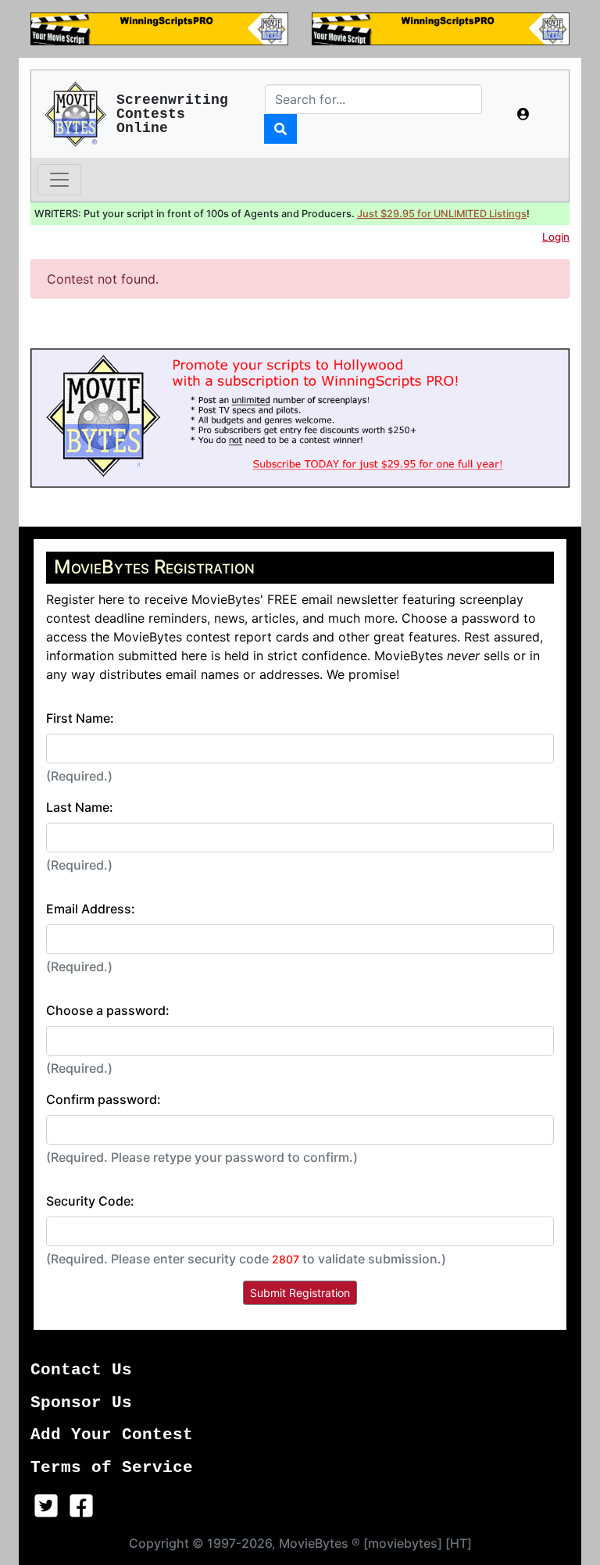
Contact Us (81, 1370)
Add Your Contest (111, 1435)
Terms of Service (111, 1468)
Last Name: (79, 807)
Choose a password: (108, 1010)
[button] (523, 114)
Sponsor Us (81, 1403)
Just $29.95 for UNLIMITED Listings (442, 214)
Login (556, 236)
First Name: (80, 718)
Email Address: (90, 908)
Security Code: (90, 1201)
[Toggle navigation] (59, 179)
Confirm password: (103, 1099)
